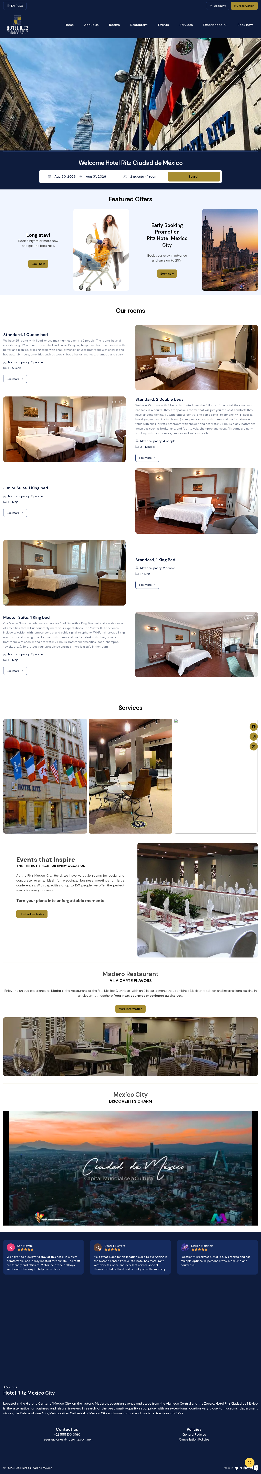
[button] (130, 176)
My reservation (244, 6)
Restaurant (139, 25)
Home (69, 25)
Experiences (212, 25)
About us (91, 25)
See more (17, 380)
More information (130, 1009)
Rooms (114, 25)
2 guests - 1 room (143, 176)
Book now (245, 25)
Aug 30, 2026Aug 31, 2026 (80, 176)
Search (193, 176)
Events (163, 25)
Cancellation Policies (194, 1439)
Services (186, 25)
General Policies (194, 1434)
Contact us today (32, 914)
